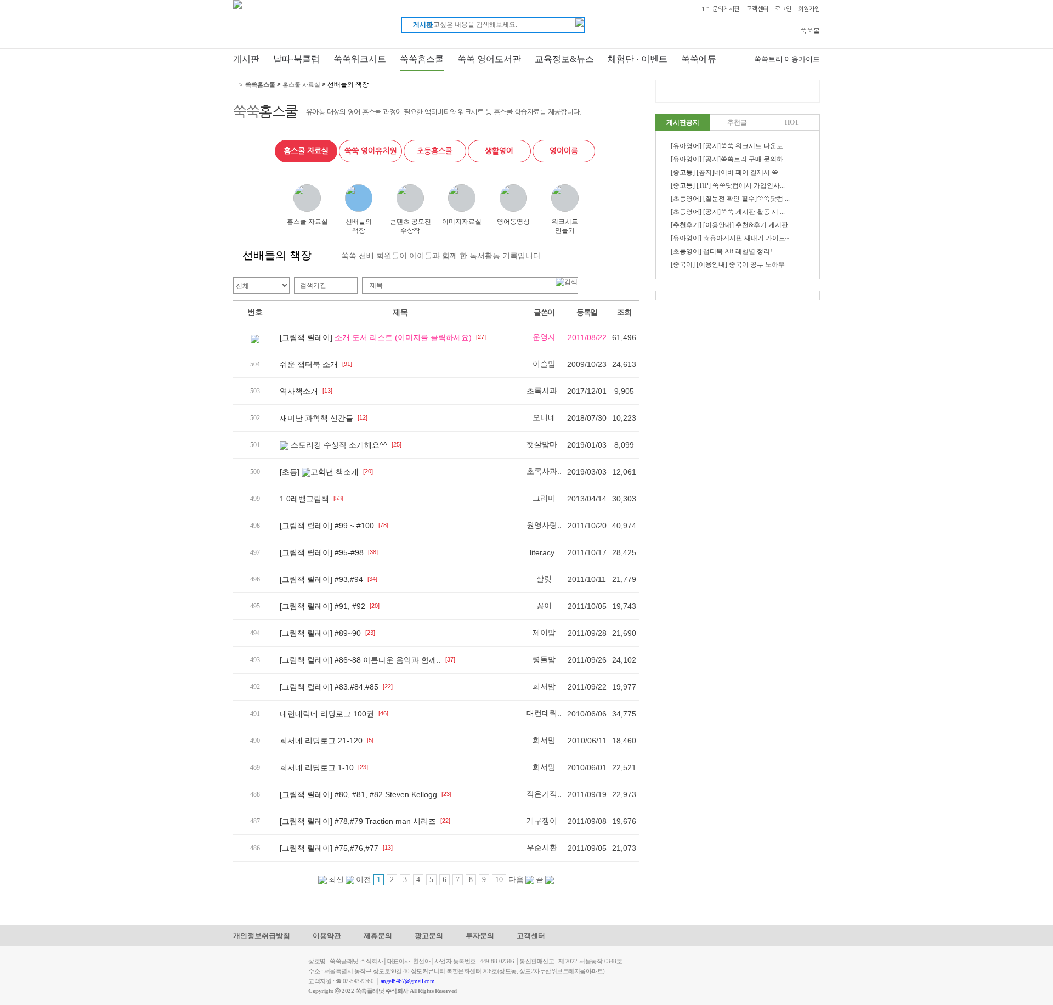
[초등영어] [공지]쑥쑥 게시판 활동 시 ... (728, 212)
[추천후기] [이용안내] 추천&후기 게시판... (732, 225)
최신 (335, 880)
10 (499, 880)
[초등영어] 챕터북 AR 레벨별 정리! (721, 251)
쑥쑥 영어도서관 (489, 59)
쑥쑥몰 (810, 31)
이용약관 (327, 935)
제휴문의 (378, 935)
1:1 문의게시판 (720, 9)
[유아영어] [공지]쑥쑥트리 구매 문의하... (729, 159)
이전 (362, 880)
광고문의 (429, 935)
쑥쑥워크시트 (359, 59)
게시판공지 (682, 122)
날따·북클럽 (296, 59)
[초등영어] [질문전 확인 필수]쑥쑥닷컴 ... (730, 198)
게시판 (246, 59)
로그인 (783, 9)
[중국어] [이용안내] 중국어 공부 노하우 (728, 264)
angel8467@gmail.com (408, 981)
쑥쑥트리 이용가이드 (787, 59)
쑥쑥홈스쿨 (422, 59)
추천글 (737, 122)
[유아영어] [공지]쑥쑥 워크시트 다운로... (729, 146)
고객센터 (757, 9)
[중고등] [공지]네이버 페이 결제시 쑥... (727, 172)
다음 (516, 880)
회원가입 (809, 9)
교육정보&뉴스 (564, 59)
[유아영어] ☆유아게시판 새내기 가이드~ (730, 238)
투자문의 (480, 935)
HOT (792, 122)
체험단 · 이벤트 (637, 59)
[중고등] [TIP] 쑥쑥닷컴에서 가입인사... (728, 185)
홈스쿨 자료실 (301, 84)
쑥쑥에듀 (698, 59)
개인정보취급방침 (261, 935)
